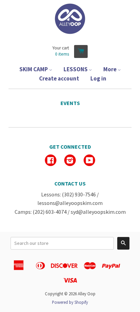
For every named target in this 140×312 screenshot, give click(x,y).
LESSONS (76, 69)
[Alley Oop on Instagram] (70, 161)
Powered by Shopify (70, 302)
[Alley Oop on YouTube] (89, 161)
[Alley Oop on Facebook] (50, 161)
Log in (98, 78)
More (110, 69)
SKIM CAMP (34, 69)
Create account (59, 78)
